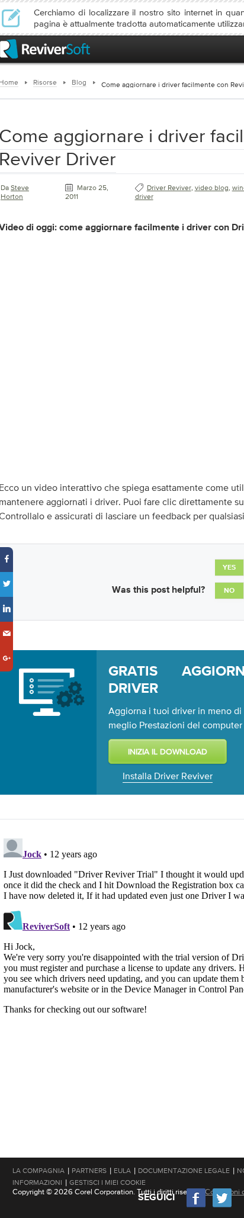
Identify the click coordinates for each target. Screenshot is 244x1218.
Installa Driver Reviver (168, 775)
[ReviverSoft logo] (45, 49)
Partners (89, 1170)
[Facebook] (197, 1206)
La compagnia (38, 1170)
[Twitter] (222, 1206)
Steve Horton (15, 192)
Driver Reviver (169, 188)
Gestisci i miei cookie (107, 1182)
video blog (212, 188)
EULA (122, 1170)
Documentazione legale (184, 1170)
